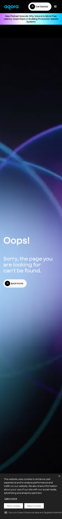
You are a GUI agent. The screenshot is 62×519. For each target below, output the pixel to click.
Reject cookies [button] (34, 506)
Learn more (10, 498)
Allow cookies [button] (13, 506)
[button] (59, 476)
